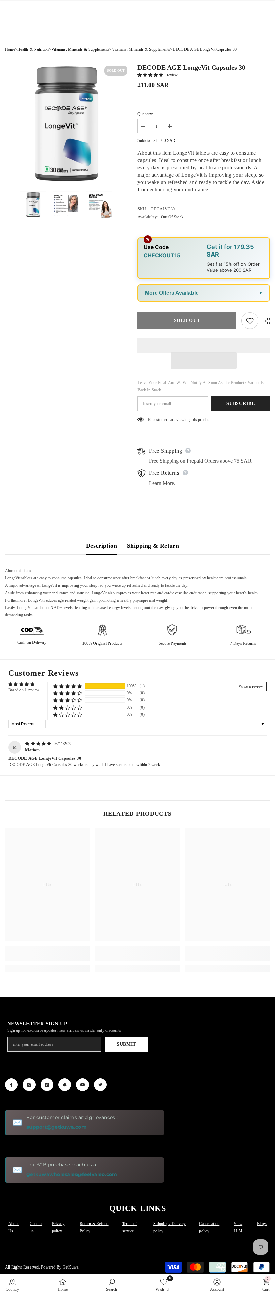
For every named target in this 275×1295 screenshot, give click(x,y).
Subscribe (240, 403)
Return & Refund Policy (94, 1227)
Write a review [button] (251, 686)
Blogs (262, 1223)
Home (10, 49)
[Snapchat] (64, 1084)
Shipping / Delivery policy (169, 1227)
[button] (151, 75)
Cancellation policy (209, 1227)
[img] (38, 743)
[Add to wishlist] (249, 320)
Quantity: (145, 114)
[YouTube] (82, 1084)
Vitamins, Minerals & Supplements (80, 49)
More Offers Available (172, 293)
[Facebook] (11, 1084)
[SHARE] (264, 321)
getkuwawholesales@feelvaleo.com (71, 1174)
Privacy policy (58, 1227)
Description (101, 545)
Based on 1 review (23, 690)
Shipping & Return (153, 545)
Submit (126, 1044)
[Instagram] (29, 1084)
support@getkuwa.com (56, 1127)
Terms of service (129, 1227)
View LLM (238, 1227)
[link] (47, 953)
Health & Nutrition (33, 49)
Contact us (36, 1227)
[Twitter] (100, 1084)
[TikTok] (47, 1084)
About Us (13, 1227)
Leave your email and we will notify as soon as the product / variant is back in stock (201, 386)
